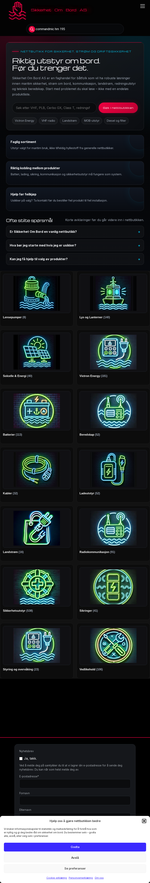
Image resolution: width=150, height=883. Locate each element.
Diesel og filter (116, 120)
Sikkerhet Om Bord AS (59, 9)
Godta (75, 847)
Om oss (99, 877)
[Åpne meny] (142, 6)
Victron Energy (24, 120)
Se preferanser (75, 868)
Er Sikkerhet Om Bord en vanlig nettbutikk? (43, 232)
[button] (144, 821)
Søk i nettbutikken (118, 107)
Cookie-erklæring (56, 877)
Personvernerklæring (81, 877)
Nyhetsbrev (26, 751)
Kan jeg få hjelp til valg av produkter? (39, 259)
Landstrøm (69, 120)
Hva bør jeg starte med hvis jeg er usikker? (43, 245)
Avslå (75, 858)
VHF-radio (48, 120)
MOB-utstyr (91, 120)
